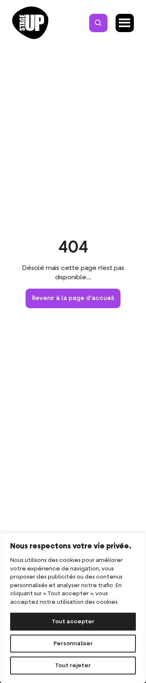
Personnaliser (73, 643)
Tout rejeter (73, 665)
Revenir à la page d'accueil (73, 298)
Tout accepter (73, 621)
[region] (73, 608)
